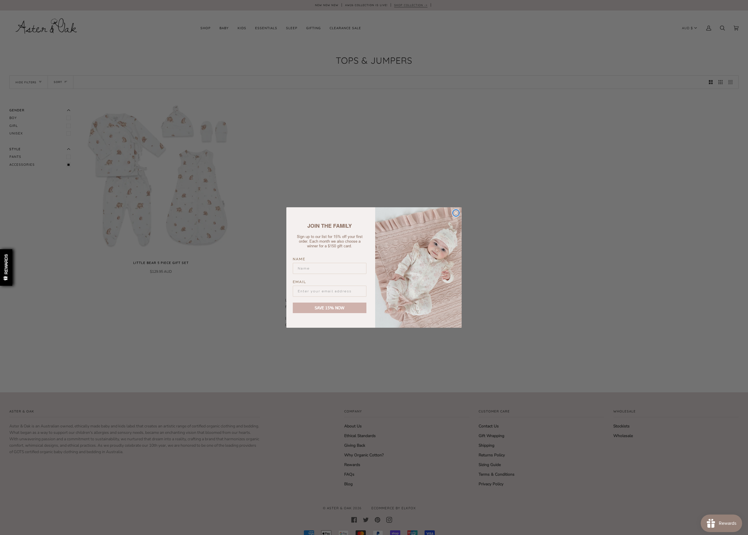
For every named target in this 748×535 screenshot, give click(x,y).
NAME (299, 259)
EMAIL (299, 282)
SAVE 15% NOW (329, 307)
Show (6, 267)
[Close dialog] (456, 213)
